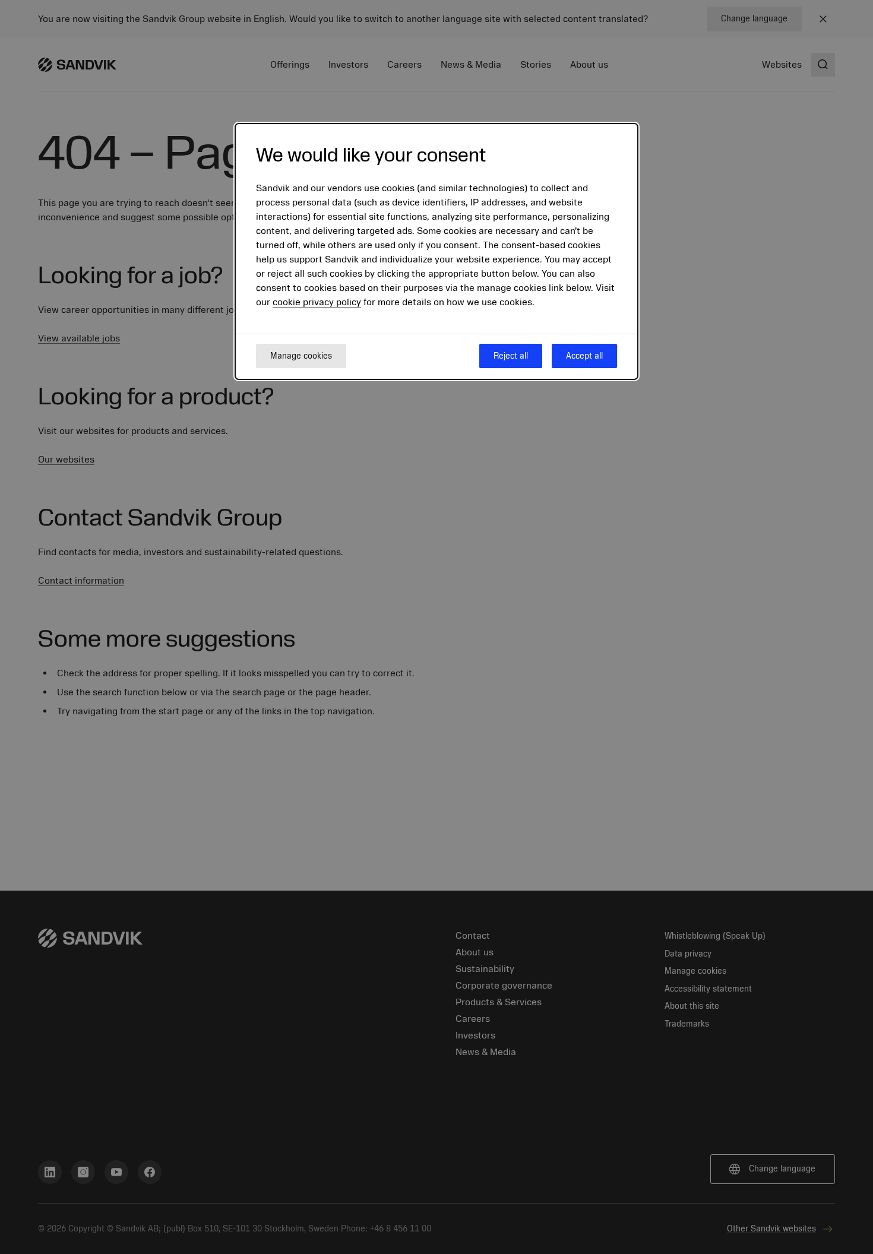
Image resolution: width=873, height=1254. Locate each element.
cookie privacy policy (317, 303)
